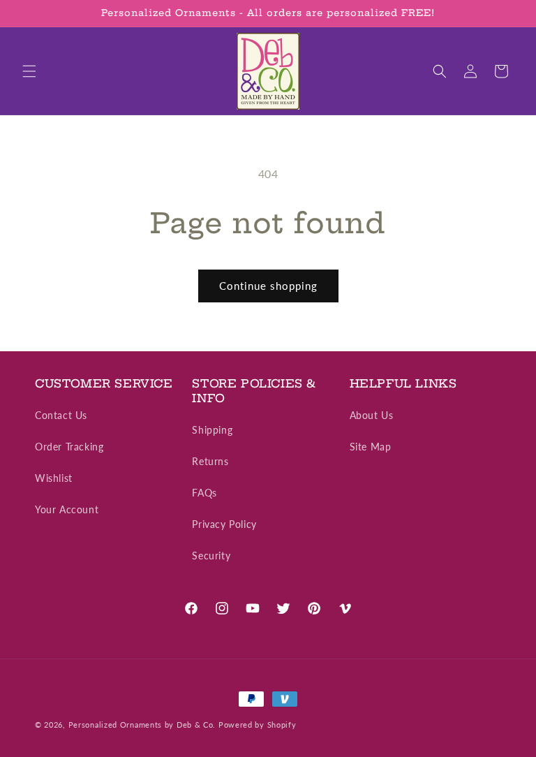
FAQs (204, 493)
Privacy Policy (224, 524)
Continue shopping (268, 285)
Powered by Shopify (257, 724)
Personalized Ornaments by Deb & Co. (142, 724)
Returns (210, 461)
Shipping (212, 430)
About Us (372, 415)
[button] (29, 71)
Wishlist (54, 478)
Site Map (371, 447)
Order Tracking (69, 447)
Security (211, 555)
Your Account (66, 509)
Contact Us (61, 415)
